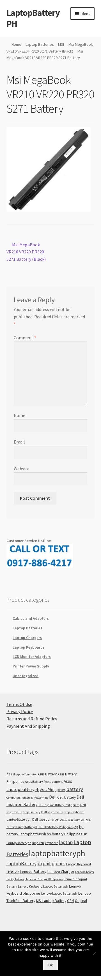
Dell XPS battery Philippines (56, 827)
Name (19, 415)
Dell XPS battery (70, 819)
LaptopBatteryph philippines (35, 863)
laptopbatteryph (57, 853)
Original (81, 900)
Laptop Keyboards (29, 647)
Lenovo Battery (33, 871)
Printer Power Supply (31, 666)
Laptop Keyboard (78, 864)
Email (19, 442)
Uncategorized (25, 675)
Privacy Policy (19, 711)
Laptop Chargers (27, 637)
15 (14, 774)
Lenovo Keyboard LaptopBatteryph (43, 886)
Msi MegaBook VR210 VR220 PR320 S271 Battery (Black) (26, 252)
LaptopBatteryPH (33, 18)
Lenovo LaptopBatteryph (59, 893)
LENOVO (12, 872)
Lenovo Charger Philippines (46, 879)
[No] (94, 954)
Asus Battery (47, 774)
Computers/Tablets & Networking (27, 797)
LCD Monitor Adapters (32, 656)
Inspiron (38, 843)
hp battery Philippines (64, 834)
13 (10, 774)
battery (74, 789)
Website (21, 468)
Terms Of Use (19, 704)
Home (16, 44)
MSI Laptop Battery (51, 900)
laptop (66, 842)
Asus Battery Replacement (44, 781)
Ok (50, 965)
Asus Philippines (52, 789)
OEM (70, 900)
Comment (25, 337)
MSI (61, 44)
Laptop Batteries (40, 44)
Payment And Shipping (28, 726)
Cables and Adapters (31, 618)
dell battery (66, 797)
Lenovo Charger (60, 871)
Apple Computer (26, 774)
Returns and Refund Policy (31, 718)
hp (76, 827)
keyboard (51, 843)
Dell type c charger (45, 819)
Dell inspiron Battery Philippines (58, 805)
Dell (52, 797)
